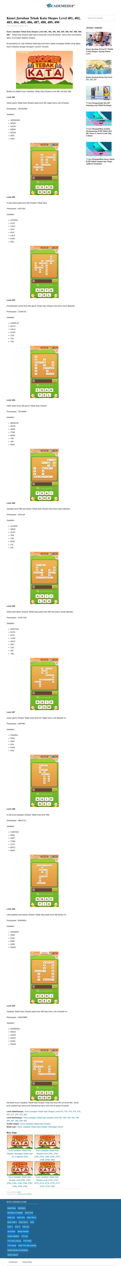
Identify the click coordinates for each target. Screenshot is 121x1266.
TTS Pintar (27, 1241)
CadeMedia (60, 5)
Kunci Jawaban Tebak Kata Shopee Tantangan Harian (40, 1127)
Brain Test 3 (12, 1222)
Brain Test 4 (23, 1222)
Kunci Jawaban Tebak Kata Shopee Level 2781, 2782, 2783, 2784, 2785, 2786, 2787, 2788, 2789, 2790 (20, 1181)
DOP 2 (10, 1227)
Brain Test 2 (31, 1217)
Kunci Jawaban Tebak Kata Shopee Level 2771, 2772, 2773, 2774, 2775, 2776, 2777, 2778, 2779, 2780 (47, 1181)
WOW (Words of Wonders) (18, 1250)
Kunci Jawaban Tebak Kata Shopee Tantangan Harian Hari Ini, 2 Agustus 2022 (20, 1153)
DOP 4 (17, 1227)
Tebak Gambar (23, 1231)
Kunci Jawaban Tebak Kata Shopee (35, 1124)
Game (19, 1192)
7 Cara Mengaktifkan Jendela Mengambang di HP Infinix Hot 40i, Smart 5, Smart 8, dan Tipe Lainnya (99, 132)
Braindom (21, 1208)
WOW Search (13, 1255)
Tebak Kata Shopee (24, 1194)
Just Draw (11, 1231)
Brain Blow (12, 1208)
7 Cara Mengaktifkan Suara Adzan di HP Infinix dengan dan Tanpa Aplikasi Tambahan (100, 161)
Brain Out (11, 1217)
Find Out (25, 1227)
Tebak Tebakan (13, 1236)
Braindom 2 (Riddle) (15, 1213)
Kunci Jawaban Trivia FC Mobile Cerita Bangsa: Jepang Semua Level (99, 51)
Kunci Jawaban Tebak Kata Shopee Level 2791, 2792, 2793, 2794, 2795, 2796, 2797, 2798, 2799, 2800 (47, 1155)
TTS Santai (12, 1245)
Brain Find (29, 1213)
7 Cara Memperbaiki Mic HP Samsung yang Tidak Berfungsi (98, 104)
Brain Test (21, 1217)
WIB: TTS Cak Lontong (27, 1245)
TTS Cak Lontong (14, 1241)
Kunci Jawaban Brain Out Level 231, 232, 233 (99, 78)
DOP (32, 1222)
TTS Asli (24, 1236)
